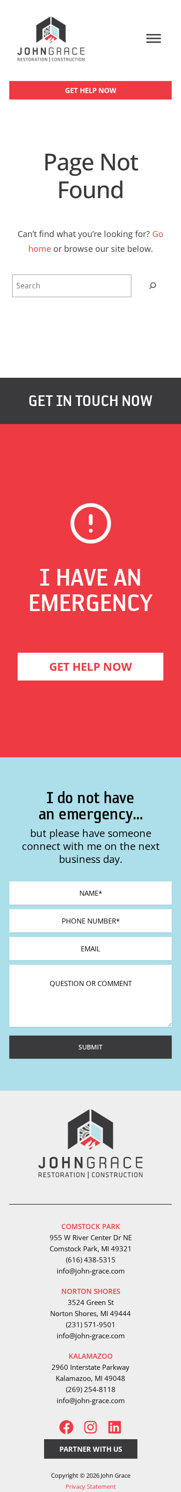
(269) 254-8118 (91, 1389)
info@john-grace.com (91, 1270)
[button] (90, 90)
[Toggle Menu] (153, 38)
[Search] (152, 286)
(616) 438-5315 (91, 1259)
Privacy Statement (90, 1486)
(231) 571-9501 (91, 1324)
